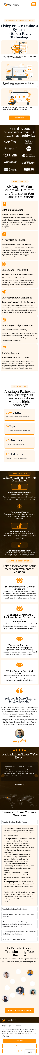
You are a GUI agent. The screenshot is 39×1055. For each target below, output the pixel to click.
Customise (19, 1046)
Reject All (19, 1051)
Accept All (19, 1041)
